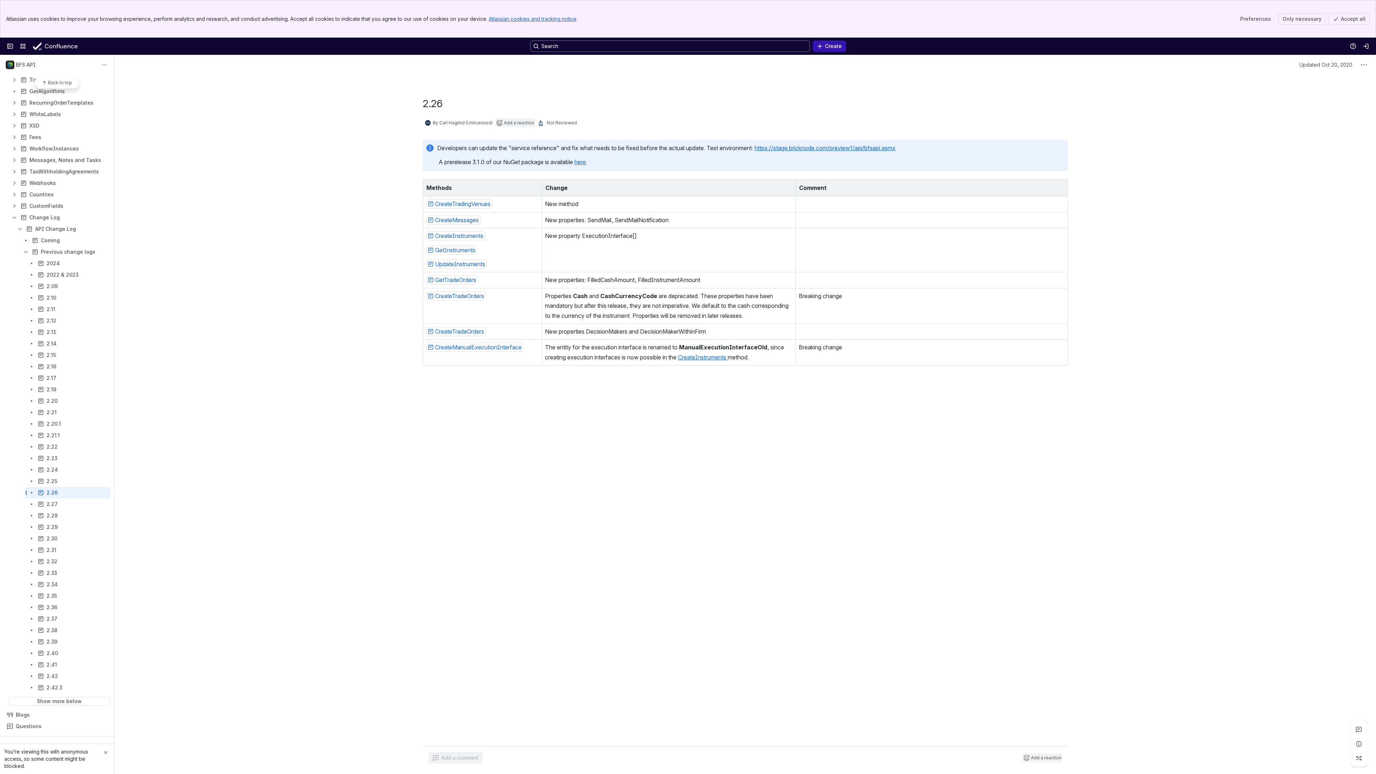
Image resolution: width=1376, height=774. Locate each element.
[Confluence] (61, 46)
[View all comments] (1359, 729)
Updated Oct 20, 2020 (1325, 65)
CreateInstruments (703, 357)
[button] (535, 187)
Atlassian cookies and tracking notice (533, 19)
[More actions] (104, 65)
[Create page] (1359, 758)
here (580, 162)
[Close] (105, 752)
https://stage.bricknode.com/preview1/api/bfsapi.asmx (825, 148)
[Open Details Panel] (1359, 744)
